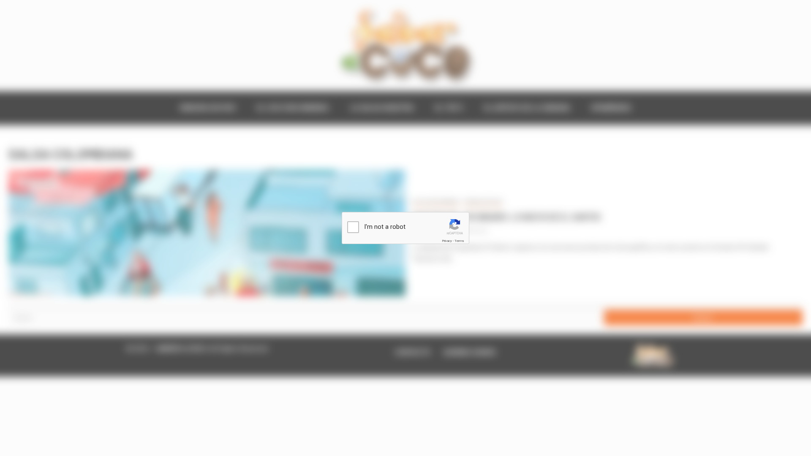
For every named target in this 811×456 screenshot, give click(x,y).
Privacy (447, 241)
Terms (459, 241)
